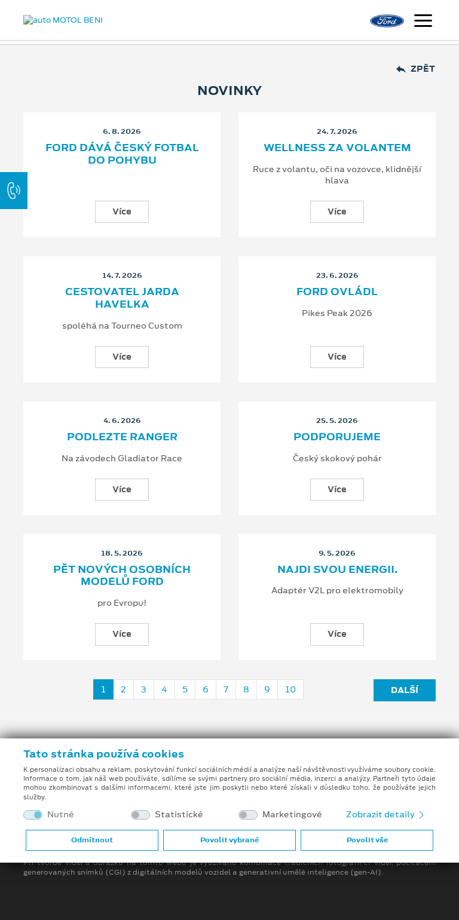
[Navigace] (423, 22)
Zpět (423, 69)
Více (121, 211)
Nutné (60, 814)
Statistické (179, 814)
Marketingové (292, 814)
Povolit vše (367, 840)
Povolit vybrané (229, 840)
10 (290, 689)
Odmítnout (92, 840)
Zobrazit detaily (381, 814)
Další (404, 690)
